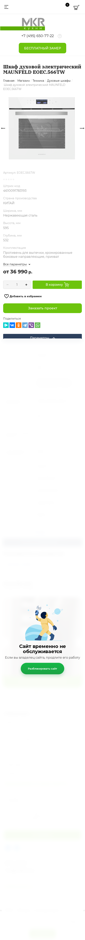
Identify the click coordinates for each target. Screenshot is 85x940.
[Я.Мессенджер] (6, 325)
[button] (6, 7)
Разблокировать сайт (42, 668)
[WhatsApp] (37, 325)
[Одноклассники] (18, 325)
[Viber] (31, 325)
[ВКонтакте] (12, 325)
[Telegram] (25, 325)
